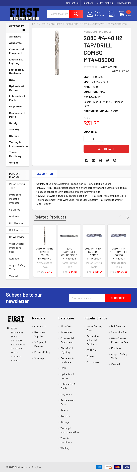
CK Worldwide (17, 236)
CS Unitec (14, 209)
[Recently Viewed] (113, 14)
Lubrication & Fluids (17, 98)
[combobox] (65, 14)
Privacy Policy (42, 352)
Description (45, 173)
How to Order (124, 2)
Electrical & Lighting (16, 61)
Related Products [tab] (50, 216)
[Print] (101, 160)
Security (14, 129)
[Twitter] (108, 160)
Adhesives (15, 42)
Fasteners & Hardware (16, 71)
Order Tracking (105, 2)
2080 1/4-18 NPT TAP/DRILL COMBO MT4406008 (94, 253)
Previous (120, 217)
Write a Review (120, 70)
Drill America (16, 230)
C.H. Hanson (16, 223)
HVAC (12, 79)
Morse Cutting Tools (17, 185)
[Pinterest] (115, 160)
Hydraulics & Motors (16, 88)
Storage (14, 135)
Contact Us (72, 2)
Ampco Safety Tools (17, 267)
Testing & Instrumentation (19, 144)
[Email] (94, 160)
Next (127, 217)
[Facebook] (87, 160)
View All (13, 276)
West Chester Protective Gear (16, 247)
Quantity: (90, 131)
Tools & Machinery (15, 154)
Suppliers (88, 2)
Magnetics (15, 106)
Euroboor (14, 258)
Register (100, 15)
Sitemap (39, 358)
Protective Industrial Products (15, 198)
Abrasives (15, 36)
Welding (14, 162)
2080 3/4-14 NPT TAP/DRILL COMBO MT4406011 (119, 253)
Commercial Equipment (16, 51)
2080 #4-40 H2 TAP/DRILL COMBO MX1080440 (44, 253)
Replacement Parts (17, 114)
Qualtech (14, 216)
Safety (13, 123)
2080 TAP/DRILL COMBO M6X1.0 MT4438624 (69, 253)
